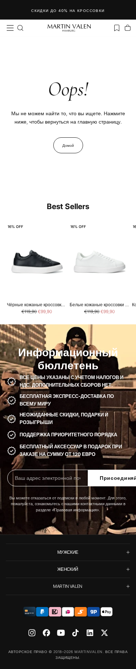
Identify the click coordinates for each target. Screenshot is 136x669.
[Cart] (128, 27)
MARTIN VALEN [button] (67, 586)
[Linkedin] (90, 632)
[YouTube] (61, 632)
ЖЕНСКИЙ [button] (67, 569)
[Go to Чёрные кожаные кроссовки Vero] (37, 261)
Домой (68, 145)
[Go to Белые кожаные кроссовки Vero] (100, 261)
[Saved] (117, 27)
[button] (10, 28)
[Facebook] (46, 632)
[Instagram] (32, 632)
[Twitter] (104, 632)
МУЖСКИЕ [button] (67, 552)
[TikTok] (75, 632)
